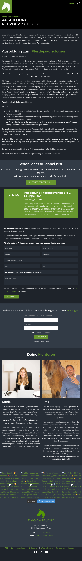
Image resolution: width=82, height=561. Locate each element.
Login (71, 3)
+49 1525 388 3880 (43, 532)
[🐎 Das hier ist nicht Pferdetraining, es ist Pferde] (51, 485)
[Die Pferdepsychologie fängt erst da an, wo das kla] (31, 485)
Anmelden (41, 337)
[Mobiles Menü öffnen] (78, 9)
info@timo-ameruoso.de (44, 535)
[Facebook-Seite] (35, 552)
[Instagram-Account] (41, 552)
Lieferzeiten (33, 548)
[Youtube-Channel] (46, 552)
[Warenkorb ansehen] (78, 3)
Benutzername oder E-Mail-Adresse (38, 316)
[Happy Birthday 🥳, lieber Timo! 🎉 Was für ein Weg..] (10, 485)
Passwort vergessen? (41, 341)
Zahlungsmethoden (18, 548)
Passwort (28, 324)
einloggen (72, 310)
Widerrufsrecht (47, 548)
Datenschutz (60, 548)
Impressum (72, 548)
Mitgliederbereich (39, 182)
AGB (6, 548)
